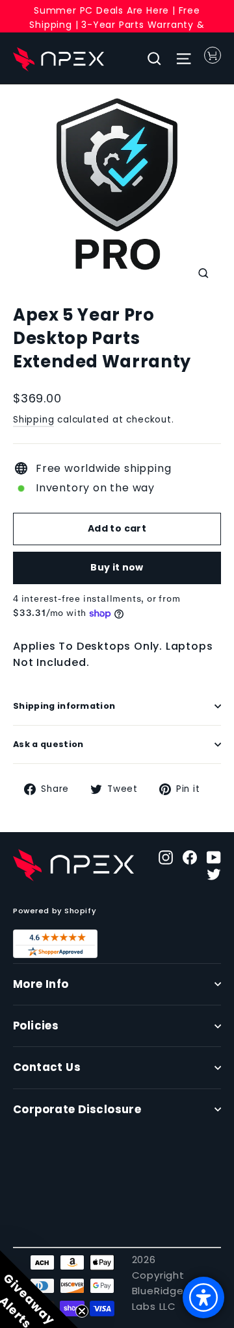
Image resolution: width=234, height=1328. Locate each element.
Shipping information (64, 705)
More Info (41, 984)
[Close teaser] (81, 1311)
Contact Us (47, 1067)
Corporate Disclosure (77, 1109)
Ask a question (48, 744)
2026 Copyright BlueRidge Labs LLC (158, 1283)
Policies (35, 1025)
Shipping (33, 419)
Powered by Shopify (54, 910)
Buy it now (117, 567)
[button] (39, 1289)
